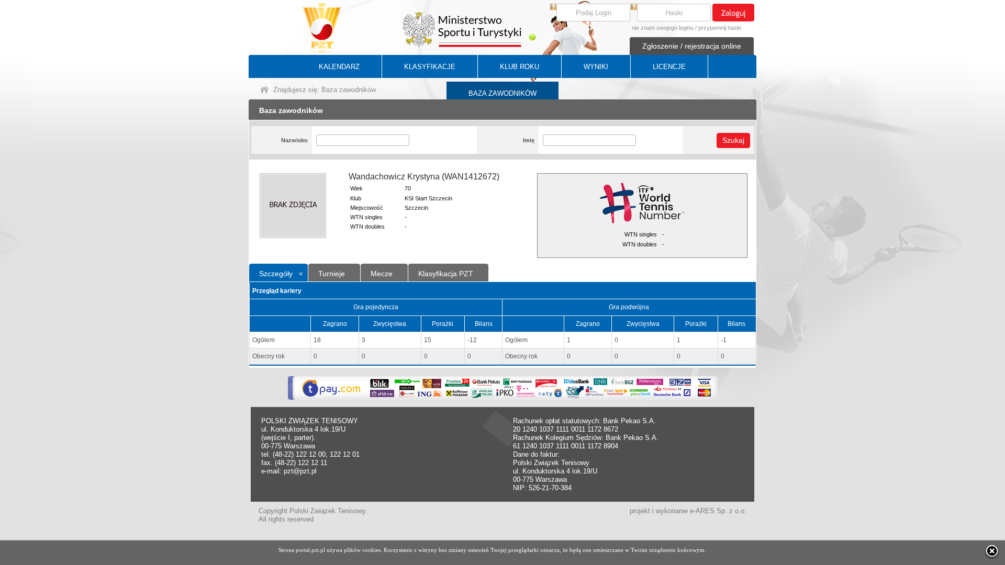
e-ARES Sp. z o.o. (718, 511)
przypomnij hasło (719, 28)
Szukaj (733, 140)
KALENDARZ (339, 67)
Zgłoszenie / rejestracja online (691, 46)
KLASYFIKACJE (429, 67)
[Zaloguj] (733, 12)
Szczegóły (276, 273)
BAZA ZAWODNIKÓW (502, 93)
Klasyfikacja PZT (445, 273)
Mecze (382, 273)
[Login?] (553, 8)
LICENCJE (669, 67)
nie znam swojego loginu (663, 28)
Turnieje (331, 273)
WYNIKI (596, 67)
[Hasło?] (634, 8)
